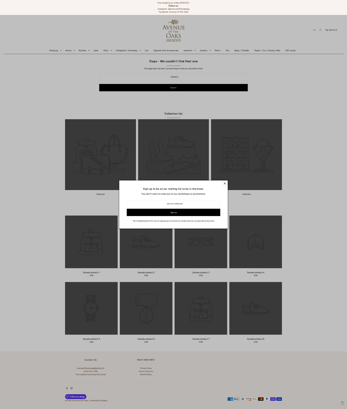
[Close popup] (224, 183)
